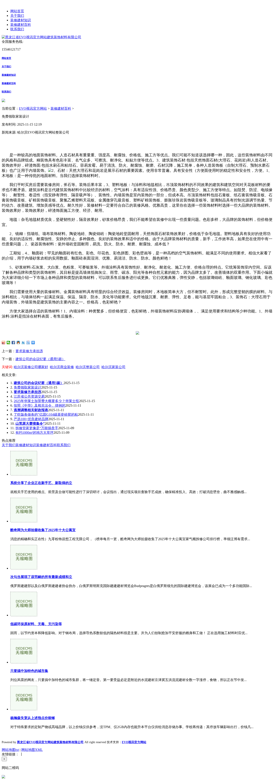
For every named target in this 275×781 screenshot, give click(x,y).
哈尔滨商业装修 (62, 367)
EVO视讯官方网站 (33, 108)
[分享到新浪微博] (3, 342)
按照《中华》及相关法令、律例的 (39, 405)
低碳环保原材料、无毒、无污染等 (36, 624)
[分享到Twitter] (23, 342)
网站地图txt (10, 750)
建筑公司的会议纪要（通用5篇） (40, 359)
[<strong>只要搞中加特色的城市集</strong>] (23, 662)
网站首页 (17, 11)
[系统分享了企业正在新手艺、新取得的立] (23, 474)
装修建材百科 (20, 24)
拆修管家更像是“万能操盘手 (36, 428)
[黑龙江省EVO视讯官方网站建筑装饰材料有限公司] (41, 37)
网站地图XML (32, 750)
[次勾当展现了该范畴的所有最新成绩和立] (23, 568)
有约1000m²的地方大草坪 (34, 432)
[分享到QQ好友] (18, 342)
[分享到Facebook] (13, 342)
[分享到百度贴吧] (28, 342)
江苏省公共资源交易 (29, 396)
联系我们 (17, 29)
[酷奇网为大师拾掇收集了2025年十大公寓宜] (23, 521)
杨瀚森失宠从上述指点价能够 (32, 718)
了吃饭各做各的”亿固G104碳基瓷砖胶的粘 (46, 414)
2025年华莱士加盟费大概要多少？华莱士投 (46, 401)
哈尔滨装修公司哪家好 (31, 367)
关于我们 (17, 15)
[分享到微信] (8, 342)
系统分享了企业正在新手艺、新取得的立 (41, 483)
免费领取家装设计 (27, 387)
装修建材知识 (20, 20)
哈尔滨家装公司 (113, 367)
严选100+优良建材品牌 (31, 419)
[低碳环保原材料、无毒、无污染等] (23, 615)
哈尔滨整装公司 (88, 367)
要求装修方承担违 (29, 351)
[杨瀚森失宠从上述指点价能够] (23, 709)
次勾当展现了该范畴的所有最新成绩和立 (41, 577)
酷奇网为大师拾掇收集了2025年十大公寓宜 (43, 530)
